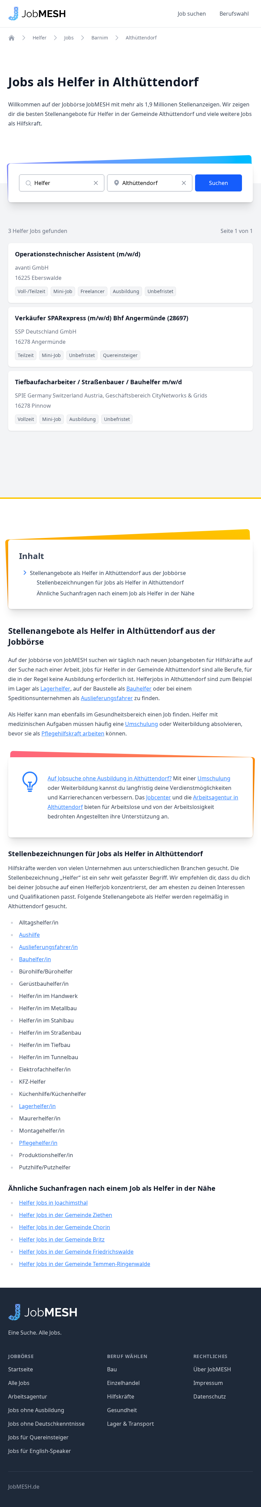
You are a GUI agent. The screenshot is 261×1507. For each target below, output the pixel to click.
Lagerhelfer (55, 688)
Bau (112, 1369)
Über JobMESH (212, 1369)
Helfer (40, 37)
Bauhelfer (139, 688)
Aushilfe (29, 934)
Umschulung (141, 724)
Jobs (69, 37)
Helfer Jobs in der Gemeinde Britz (62, 1239)
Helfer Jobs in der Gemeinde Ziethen (65, 1215)
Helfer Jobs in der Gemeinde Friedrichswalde (76, 1251)
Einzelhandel (123, 1383)
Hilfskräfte (120, 1396)
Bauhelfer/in (35, 959)
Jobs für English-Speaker (39, 1451)
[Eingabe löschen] (96, 183)
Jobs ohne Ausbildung (36, 1410)
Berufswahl (234, 13)
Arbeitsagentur (27, 1396)
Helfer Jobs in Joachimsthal (53, 1202)
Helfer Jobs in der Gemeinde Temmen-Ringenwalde (84, 1264)
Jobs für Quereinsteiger (38, 1437)
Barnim (99, 37)
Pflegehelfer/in (38, 1143)
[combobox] (149, 182)
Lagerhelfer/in (37, 1106)
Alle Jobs (19, 1383)
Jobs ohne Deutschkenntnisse (46, 1423)
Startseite (20, 1369)
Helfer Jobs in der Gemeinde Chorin (64, 1227)
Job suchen (192, 13)
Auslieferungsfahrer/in (48, 947)
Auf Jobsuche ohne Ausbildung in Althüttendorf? (110, 778)
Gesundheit (122, 1410)
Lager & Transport (130, 1423)
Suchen (218, 183)
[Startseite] (11, 37)
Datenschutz (209, 1396)
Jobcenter (158, 797)
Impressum (208, 1383)
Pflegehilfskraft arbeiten (72, 733)
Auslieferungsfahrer (107, 698)
